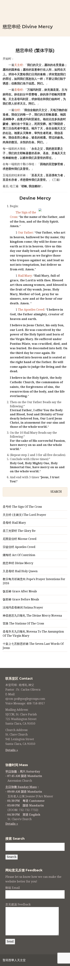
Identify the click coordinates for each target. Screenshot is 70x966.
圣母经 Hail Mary (14, 522)
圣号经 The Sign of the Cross (22, 506)
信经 (17, 110)
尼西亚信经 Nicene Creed (19, 539)
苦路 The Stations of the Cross (23, 623)
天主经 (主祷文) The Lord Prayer (24, 515)
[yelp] (56, 960)
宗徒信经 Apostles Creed (19, 547)
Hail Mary (25, 275)
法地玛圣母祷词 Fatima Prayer (23, 607)
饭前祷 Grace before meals (21, 599)
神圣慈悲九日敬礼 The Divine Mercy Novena (32, 615)
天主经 (18, 65)
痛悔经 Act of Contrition (19, 555)
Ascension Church (20, 780)
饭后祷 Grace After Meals (20, 591)
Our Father (25, 232)
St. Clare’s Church (20, 819)
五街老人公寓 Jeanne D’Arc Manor (30, 796)
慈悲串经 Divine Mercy (18, 563)
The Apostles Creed (31, 309)
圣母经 (18, 89)
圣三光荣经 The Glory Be (19, 530)
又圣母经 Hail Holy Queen (20, 571)
